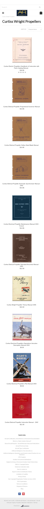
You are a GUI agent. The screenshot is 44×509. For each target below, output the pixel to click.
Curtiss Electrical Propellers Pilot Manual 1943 (21, 384)
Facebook (19, 494)
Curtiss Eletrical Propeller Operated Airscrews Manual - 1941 (21, 265)
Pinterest (23, 494)
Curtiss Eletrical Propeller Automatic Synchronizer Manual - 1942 (21, 184)
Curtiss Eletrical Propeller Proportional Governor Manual (21, 106)
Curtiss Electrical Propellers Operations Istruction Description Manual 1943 (21, 344)
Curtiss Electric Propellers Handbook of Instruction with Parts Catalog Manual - (21, 67)
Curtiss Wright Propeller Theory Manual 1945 (21, 305)
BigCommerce (25, 506)
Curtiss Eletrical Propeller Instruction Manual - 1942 (21, 422)
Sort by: (23, 29)
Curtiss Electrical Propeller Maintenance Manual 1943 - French (21, 225)
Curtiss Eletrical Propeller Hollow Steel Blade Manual (21, 145)
